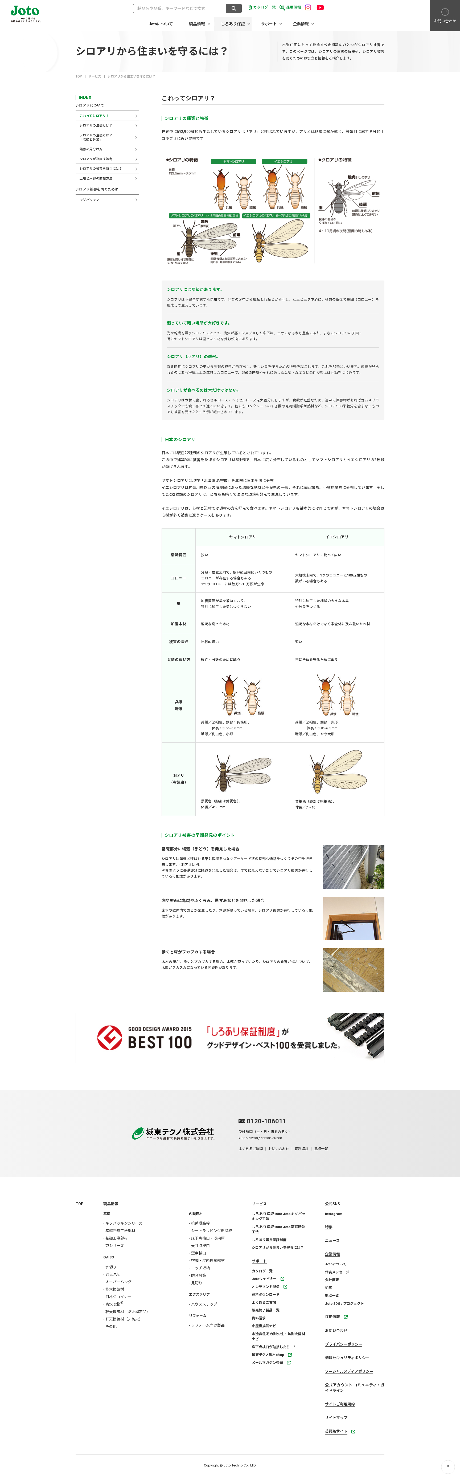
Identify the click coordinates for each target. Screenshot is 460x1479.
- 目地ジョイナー (117, 1297)
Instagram (333, 1214)
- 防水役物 (113, 1304)
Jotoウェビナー (264, 1279)
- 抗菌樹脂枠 (199, 1223)
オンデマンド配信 (266, 1287)
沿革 (328, 1288)
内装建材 (196, 1214)
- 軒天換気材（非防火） (123, 1319)
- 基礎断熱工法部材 (119, 1231)
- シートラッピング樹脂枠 (210, 1231)
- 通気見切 (111, 1274)
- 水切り (110, 1267)
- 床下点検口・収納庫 (207, 1238)
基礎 (106, 1214)
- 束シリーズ (113, 1246)
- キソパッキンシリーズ (122, 1223)
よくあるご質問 (251, 1149)
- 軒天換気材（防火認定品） (126, 1312)
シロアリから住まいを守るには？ (278, 1248)
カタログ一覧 (264, 7)
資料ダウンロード (266, 1295)
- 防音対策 (197, 1275)
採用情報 (293, 7)
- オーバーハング (117, 1282)
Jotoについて (161, 24)
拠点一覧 (321, 1149)
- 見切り (195, 1283)
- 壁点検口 (197, 1253)
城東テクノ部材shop (268, 1355)
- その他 (110, 1326)
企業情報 (301, 24)
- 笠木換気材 (113, 1289)
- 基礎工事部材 (115, 1238)
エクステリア (199, 1295)
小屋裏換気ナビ (264, 1326)
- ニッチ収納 (199, 1268)
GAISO (108, 1257)
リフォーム (197, 1316)
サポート (269, 24)
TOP (79, 76)
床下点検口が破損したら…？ (274, 1347)
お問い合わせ (278, 1149)
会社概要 (332, 1280)
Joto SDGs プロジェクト (344, 1304)
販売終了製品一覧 (266, 1310)
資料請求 (302, 1149)
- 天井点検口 (199, 1246)
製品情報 (197, 24)
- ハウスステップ (203, 1304)
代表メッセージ (337, 1272)
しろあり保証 (233, 24)
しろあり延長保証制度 (269, 1240)
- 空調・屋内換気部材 (207, 1260)
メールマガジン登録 (267, 1363)
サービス (94, 76)
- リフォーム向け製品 (207, 1325)
